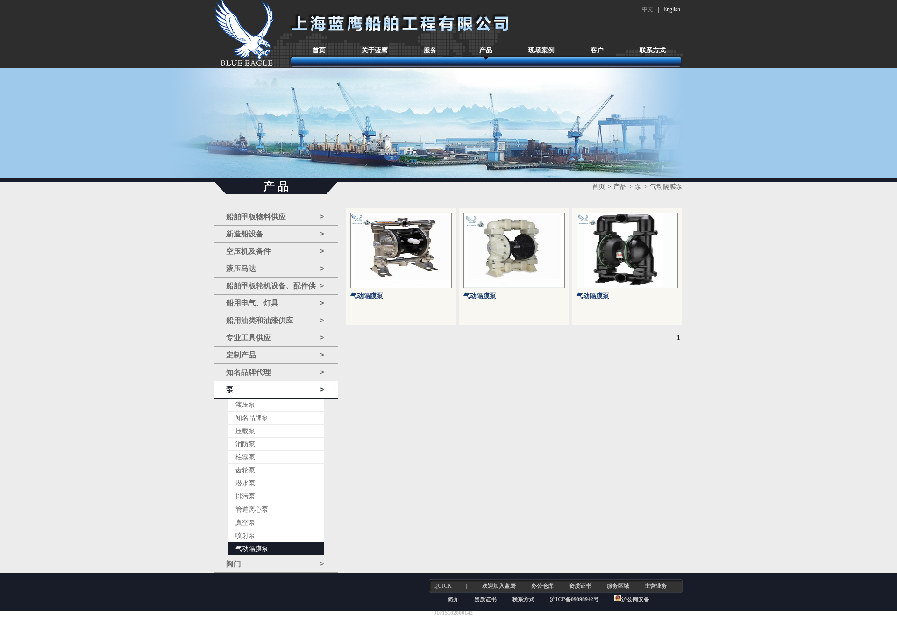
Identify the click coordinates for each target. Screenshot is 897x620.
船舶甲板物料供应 (275, 217)
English (671, 9)
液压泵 (245, 404)
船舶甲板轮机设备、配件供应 (275, 288)
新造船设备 (275, 234)
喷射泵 (245, 535)
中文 (647, 9)
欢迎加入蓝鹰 (499, 586)
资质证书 (580, 586)
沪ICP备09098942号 (575, 599)
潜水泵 (245, 483)
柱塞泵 (245, 457)
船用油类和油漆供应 (275, 320)
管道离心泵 (251, 509)
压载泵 (245, 431)
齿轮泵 (245, 470)
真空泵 (245, 522)
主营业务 (656, 586)
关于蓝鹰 (375, 50)
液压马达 (275, 268)
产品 (485, 50)
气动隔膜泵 (251, 548)
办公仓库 (542, 586)
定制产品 (275, 355)
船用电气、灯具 (275, 303)
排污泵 (245, 496)
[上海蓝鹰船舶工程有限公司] (244, 34)
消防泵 (245, 444)
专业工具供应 (275, 338)
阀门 (275, 564)
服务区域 (618, 586)
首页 (319, 50)
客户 (597, 50)
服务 (430, 50)
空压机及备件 (275, 251)
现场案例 (541, 50)
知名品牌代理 (275, 372)
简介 (453, 599)
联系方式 (653, 50)
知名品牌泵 (251, 417)
